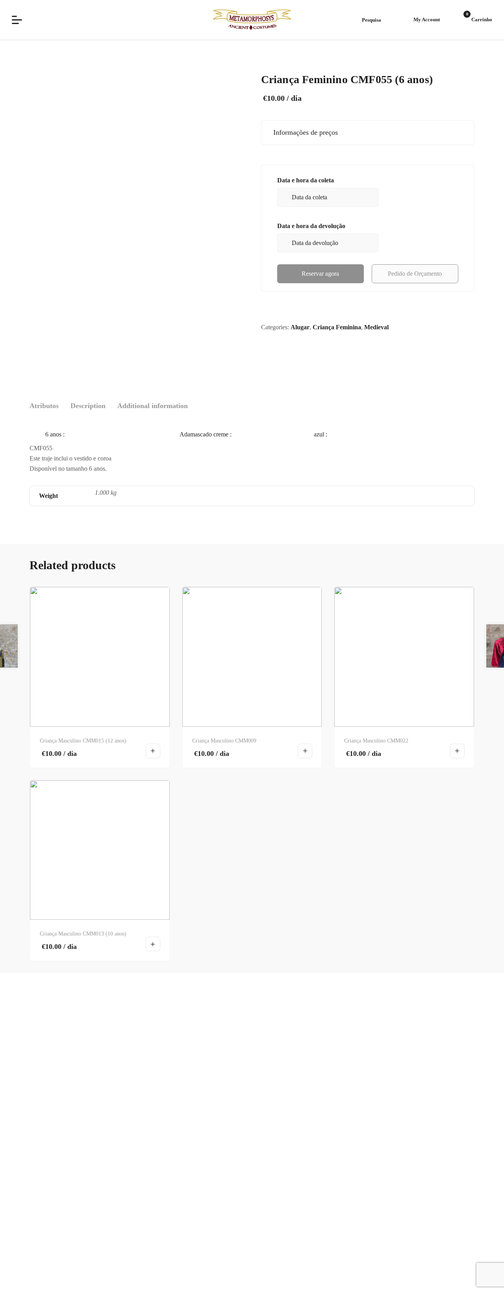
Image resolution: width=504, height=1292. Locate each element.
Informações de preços (303, 132)
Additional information (152, 406)
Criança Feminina (337, 327)
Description (88, 406)
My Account (426, 19)
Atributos (44, 406)
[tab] (44, 406)
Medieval (376, 327)
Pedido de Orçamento (415, 273)
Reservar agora (320, 273)
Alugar (300, 327)
